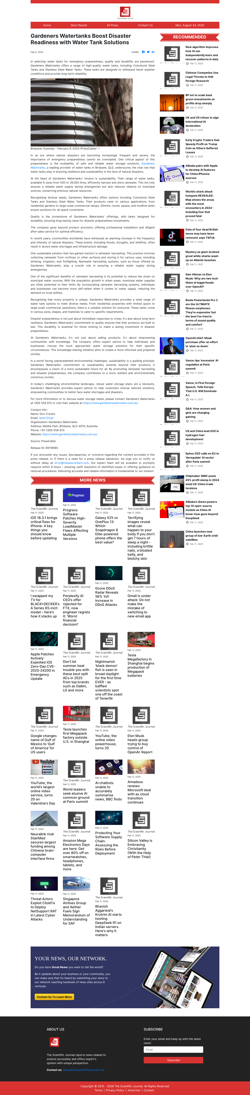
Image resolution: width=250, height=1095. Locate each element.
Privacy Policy (115, 1090)
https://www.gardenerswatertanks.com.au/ (110, 403)
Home (47, 25)
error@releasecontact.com (72, 462)
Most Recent (79, 25)
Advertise (134, 1090)
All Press (112, 25)
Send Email (46, 418)
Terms (98, 1090)
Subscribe (173, 1060)
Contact (149, 1090)
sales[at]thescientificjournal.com (83, 1070)
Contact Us (145, 25)
